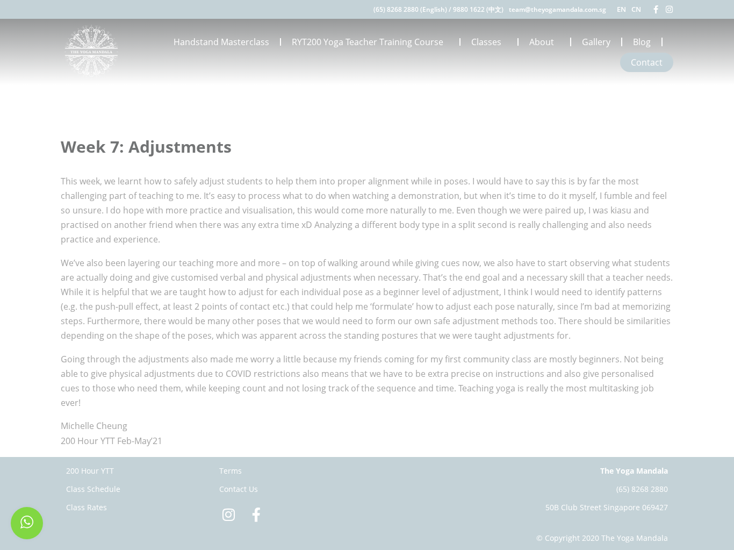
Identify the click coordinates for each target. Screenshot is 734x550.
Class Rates (86, 507)
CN (636, 9)
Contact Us (238, 489)
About (541, 42)
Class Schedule (93, 489)
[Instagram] (669, 9)
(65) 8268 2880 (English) (410, 9)
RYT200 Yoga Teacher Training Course (367, 42)
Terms (230, 471)
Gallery (596, 42)
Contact (647, 62)
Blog (642, 42)
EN (621, 9)
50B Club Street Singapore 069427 (606, 507)
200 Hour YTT (90, 471)
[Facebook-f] (656, 9)
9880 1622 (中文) (478, 9)
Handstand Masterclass (221, 42)
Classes (486, 42)
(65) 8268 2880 (642, 489)
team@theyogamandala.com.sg (557, 9)
